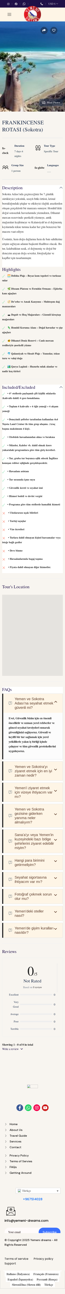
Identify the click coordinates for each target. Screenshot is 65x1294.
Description (12, 187)
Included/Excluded (18, 387)
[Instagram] (36, 1107)
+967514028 (32, 1199)
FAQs (7, 689)
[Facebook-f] (19, 1107)
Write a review (11, 1049)
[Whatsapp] (28, 1107)
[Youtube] (45, 1107)
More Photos (53, 102)
